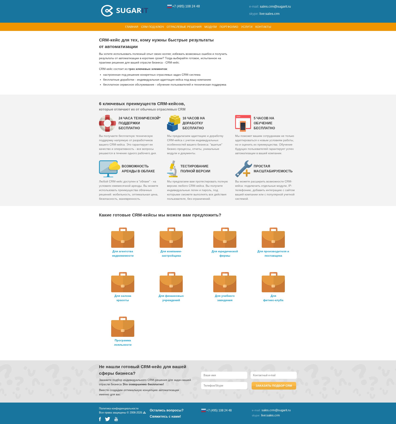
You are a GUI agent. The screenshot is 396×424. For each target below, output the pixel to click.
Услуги (246, 26)
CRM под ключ (152, 26)
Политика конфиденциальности (118, 408)
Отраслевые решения (184, 26)
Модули (210, 26)
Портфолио (229, 26)
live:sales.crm (269, 13)
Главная (131, 26)
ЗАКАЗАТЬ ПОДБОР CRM (274, 385)
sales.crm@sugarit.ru (275, 6)
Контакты (263, 26)
